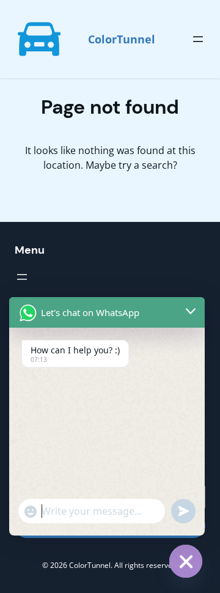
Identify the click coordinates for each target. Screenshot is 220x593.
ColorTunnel (121, 39)
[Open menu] (198, 39)
